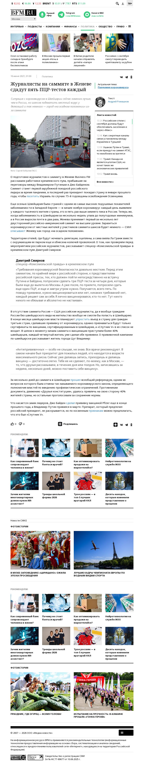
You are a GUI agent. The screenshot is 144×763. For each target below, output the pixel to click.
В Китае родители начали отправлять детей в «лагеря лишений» (84, 60)
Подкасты (35, 26)
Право (120, 26)
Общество (105, 26)
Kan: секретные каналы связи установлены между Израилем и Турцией (113, 138)
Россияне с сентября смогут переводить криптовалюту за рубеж (118, 59)
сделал (70, 403)
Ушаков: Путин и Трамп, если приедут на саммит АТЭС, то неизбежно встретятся (114, 150)
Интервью (17, 26)
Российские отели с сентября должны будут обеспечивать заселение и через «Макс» (112, 125)
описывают (18, 231)
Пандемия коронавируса (113, 87)
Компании (53, 26)
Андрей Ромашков (118, 101)
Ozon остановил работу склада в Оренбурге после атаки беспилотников (24, 60)
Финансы (70, 26)
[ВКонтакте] (121, 77)
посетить (33, 196)
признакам (96, 410)
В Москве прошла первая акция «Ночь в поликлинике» (56, 59)
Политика (87, 26)
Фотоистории (19, 526)
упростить (83, 319)
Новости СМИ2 (19, 520)
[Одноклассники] (131, 77)
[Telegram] (126, 77)
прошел (75, 380)
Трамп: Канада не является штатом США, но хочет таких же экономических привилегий (112, 163)
